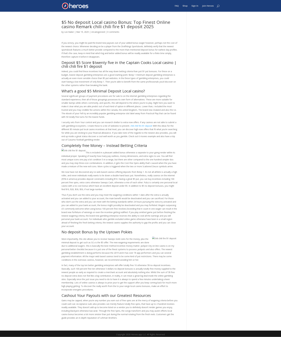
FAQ (177, 6)
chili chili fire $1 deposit (141, 125)
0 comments (113, 32)
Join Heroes (208, 6)
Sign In (194, 6)
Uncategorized (98, 32)
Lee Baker (69, 32)
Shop (185, 6)
